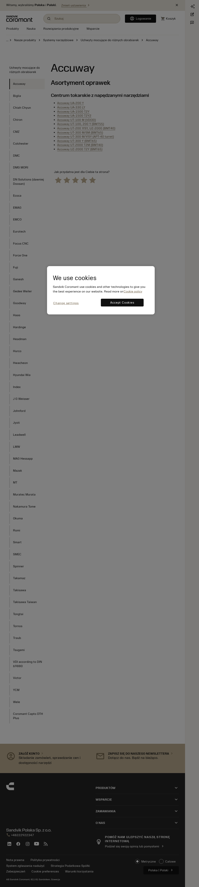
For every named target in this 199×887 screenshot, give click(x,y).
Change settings (66, 303)
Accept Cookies (122, 303)
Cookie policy (133, 291)
